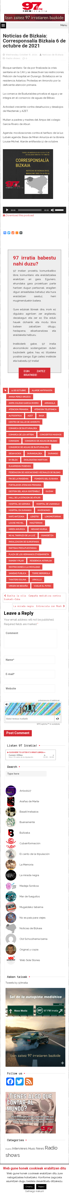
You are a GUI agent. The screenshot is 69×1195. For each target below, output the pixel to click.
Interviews (19, 1148)
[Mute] (52, 210)
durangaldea (34, 453)
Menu (63, 25)
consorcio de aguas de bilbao (41, 441)
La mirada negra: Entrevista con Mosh (38, 606)
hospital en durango (20, 510)
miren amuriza (17, 529)
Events (8, 1149)
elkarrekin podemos (20, 466)
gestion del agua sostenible (24, 491)
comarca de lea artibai (21, 434)
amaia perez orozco (20, 397)
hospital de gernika (19, 504)
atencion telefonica (45, 409)
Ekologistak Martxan (35, 460)
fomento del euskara (46, 479)
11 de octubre (18, 390)
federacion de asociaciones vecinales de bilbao (34, 472)
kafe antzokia (16, 516)
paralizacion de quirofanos (24, 542)
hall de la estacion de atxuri (24, 497)
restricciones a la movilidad (24, 567)
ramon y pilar (16, 561)
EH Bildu (13, 460)
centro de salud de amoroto (24, 422)
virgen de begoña (18, 586)
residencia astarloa (41, 561)
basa (41, 415)
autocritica (15, 415)
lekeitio (34, 516)
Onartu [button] (29, 1186)
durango (53, 453)
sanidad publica (17, 573)
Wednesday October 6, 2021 (21, 54)
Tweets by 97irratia (17, 982)
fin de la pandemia (18, 479)
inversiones (44, 510)
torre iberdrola (41, 573)
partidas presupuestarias (23, 548)
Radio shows (13, 58)
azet (30, 415)
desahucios (15, 453)
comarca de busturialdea (23, 428)
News (40, 1148)
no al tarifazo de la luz (22, 535)
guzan (49, 491)
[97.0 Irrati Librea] (34, 7)
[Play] (7, 210)
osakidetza (47, 535)
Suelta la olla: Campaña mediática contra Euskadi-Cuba (32, 597)
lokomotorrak (53, 516)
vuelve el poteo (42, 586)
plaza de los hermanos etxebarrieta (29, 554)
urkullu (37, 579)
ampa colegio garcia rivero (24, 403)
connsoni (14, 441)
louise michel (16, 523)
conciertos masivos (50, 434)
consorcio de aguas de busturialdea (29, 447)
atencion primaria (18, 409)
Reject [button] (41, 1186)
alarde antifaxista (42, 390)
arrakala (50, 403)
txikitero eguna (17, 579)
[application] (34, 210)
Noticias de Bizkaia (52, 54)
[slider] (59, 210)
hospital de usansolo (47, 504)
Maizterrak (36, 523)
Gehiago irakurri (34, 1191)
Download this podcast (19, 215)
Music (31, 1148)
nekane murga (39, 529)
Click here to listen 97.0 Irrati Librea (26, 752)
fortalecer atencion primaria (25, 485)
